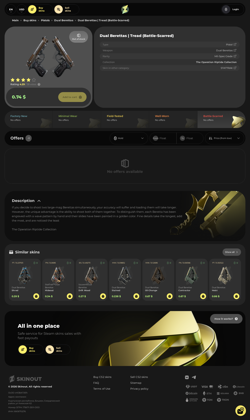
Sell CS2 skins (139, 377)
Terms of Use (101, 388)
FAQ (96, 382)
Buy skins (41, 9)
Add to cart (70, 97)
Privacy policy (139, 388)
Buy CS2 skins (102, 377)
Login (235, 9)
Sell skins (68, 9)
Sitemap (135, 382)
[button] (240, 410)
